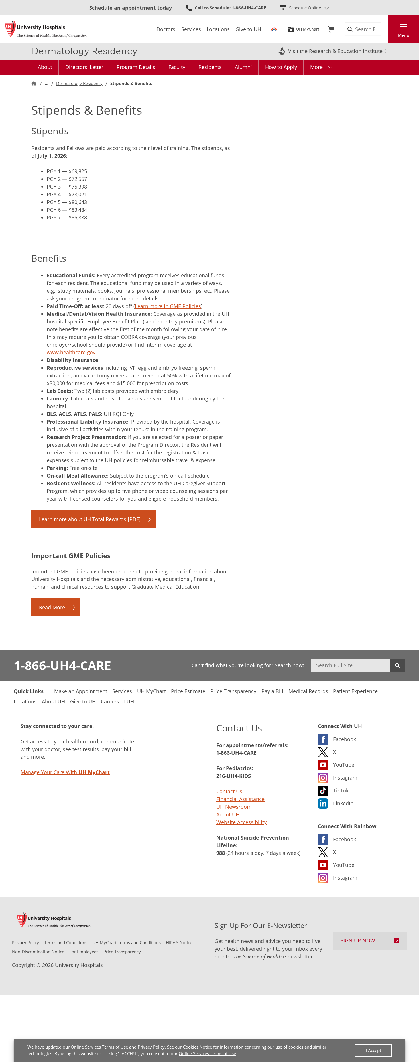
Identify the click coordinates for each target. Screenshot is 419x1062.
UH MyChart (307, 29)
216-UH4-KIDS (233, 775)
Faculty (176, 67)
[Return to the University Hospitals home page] (46, 29)
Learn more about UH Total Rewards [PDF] (90, 519)
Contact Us (229, 791)
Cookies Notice (197, 1047)
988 (220, 852)
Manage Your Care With (65, 772)
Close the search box (385, 29)
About (45, 67)
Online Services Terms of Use (99, 1047)
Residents (210, 67)
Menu (403, 35)
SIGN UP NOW (358, 940)
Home (33, 83)
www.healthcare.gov (71, 352)
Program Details (136, 67)
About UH (227, 814)
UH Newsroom (234, 806)
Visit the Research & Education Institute (335, 51)
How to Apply (281, 67)
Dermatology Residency (79, 83)
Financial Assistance (240, 799)
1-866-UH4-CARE (62, 665)
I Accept (373, 1050)
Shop (331, 29)
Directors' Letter (84, 67)
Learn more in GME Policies (168, 306)
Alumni (243, 67)
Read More (52, 607)
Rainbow (274, 29)
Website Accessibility (241, 822)
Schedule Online (305, 8)
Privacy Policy (151, 1047)
